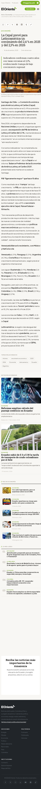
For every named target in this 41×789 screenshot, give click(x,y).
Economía (9, 14)
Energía (3, 732)
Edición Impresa (6, 765)
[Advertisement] (20, 623)
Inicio (3, 14)
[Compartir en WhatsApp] (3, 24)
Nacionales (5, 746)
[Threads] (20, 782)
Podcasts (15, 3)
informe (5, 358)
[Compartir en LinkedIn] (22, 24)
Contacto (4, 762)
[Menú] (38, 9)
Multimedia (25, 735)
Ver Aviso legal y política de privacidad (13, 722)
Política (3, 741)
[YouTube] (25, 782)
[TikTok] (35, 782)
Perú (2, 749)
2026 (4, 362)
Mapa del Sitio (6, 768)
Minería (3, 735)
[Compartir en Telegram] (17, 24)
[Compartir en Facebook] (8, 24)
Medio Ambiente (6, 744)
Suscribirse (30, 9)
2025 (32, 358)
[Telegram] (30, 782)
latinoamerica (23, 362)
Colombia (4, 752)
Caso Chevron (5, 3)
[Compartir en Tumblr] (26, 24)
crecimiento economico (19, 358)
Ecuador (34, 362)
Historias (24, 738)
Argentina (6, 366)
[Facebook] (5, 782)
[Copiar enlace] (31, 24)
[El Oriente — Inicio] (9, 9)
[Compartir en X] (12, 24)
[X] (10, 782)
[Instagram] (15, 782)
